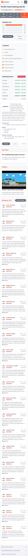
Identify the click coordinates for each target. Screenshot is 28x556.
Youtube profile (9, 68)
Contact (15, 144)
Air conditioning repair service (13, 155)
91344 (6, 52)
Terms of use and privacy (8, 554)
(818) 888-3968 (9, 55)
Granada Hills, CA (8, 10)
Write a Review (20, 200)
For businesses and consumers (10, 550)
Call (17, 16)
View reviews (8, 36)
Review (10, 16)
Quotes (24, 16)
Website (3, 16)
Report (24, 206)
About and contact (7, 547)
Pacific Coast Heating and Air (13, 7)
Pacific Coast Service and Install (12, 190)
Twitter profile (9, 61)
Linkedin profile (9, 64)
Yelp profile (8, 71)
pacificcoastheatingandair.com (13, 58)
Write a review (20, 37)
